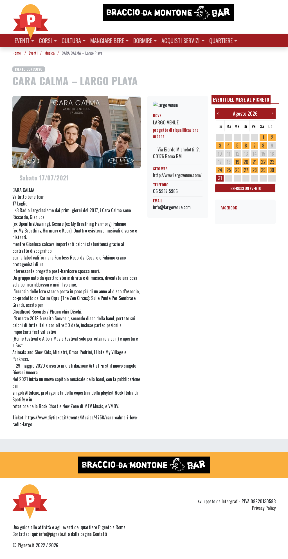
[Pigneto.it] (30, 17)
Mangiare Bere (107, 40)
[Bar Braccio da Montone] (189, 12)
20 (246, 161)
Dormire (142, 40)
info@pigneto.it (53, 534)
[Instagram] (262, 491)
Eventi (22, 40)
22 (263, 161)
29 (263, 170)
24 (219, 170)
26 (237, 170)
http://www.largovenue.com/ (177, 175)
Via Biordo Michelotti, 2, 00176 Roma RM (176, 153)
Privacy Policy (264, 508)
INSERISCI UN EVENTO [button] (245, 188)
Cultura (71, 40)
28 (254, 170)
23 (272, 161)
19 (237, 161)
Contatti (100, 534)
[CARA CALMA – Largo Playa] (76, 131)
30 (271, 170)
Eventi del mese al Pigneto (241, 99)
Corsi (45, 40)
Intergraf (230, 501)
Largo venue (166, 122)
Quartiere (221, 40)
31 (220, 178)
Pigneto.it (26, 545)
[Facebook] (272, 491)
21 (254, 161)
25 (228, 170)
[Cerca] (272, 40)
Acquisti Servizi (180, 40)
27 (246, 170)
